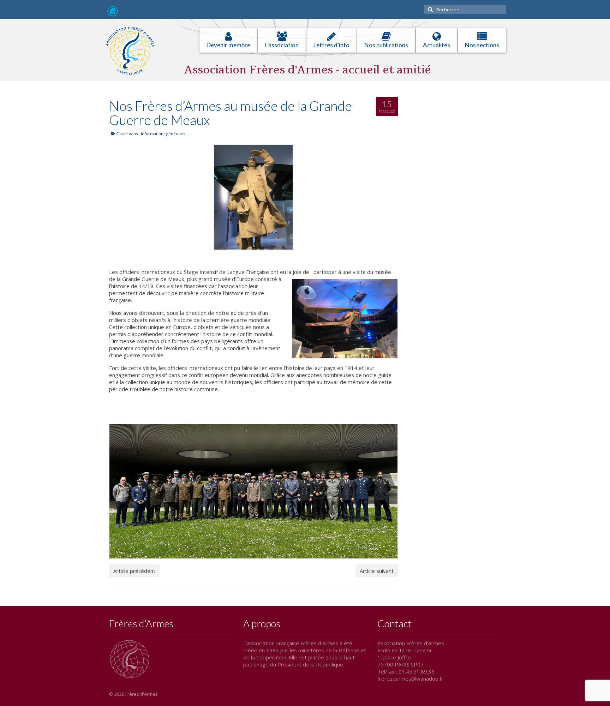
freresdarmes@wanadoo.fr (410, 678)
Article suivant (377, 570)
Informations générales (163, 133)
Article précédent (134, 570)
